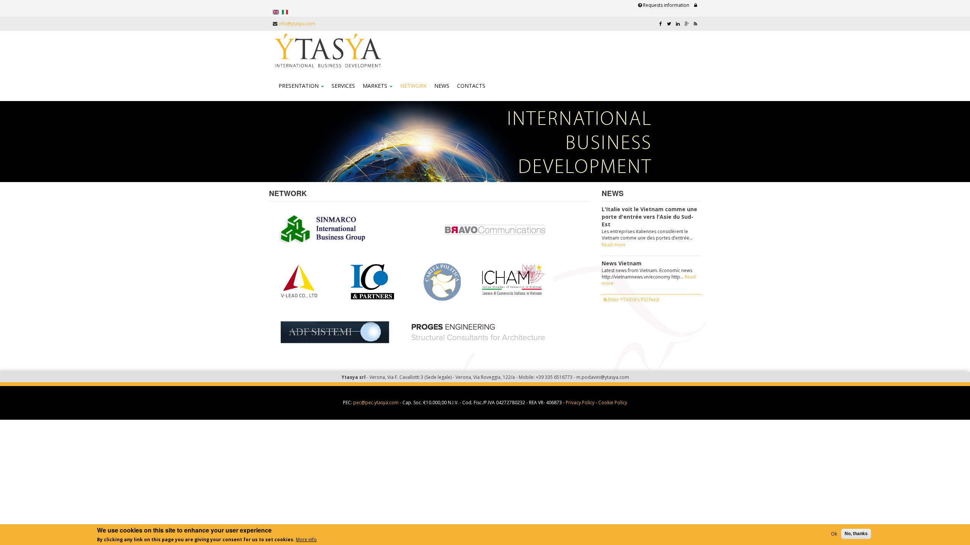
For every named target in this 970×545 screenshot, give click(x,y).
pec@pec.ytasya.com (376, 402)
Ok (834, 534)
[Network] (276, 11)
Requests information (665, 5)
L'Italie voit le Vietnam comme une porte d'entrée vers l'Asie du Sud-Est (649, 217)
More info (306, 539)
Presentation (299, 85)
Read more (614, 244)
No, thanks (856, 533)
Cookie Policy (612, 402)
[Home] (328, 51)
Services (343, 85)
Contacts (471, 85)
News (441, 85)
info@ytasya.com (296, 23)
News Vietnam (621, 263)
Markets (376, 85)
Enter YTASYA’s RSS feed (633, 299)
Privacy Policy (580, 402)
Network (413, 85)
